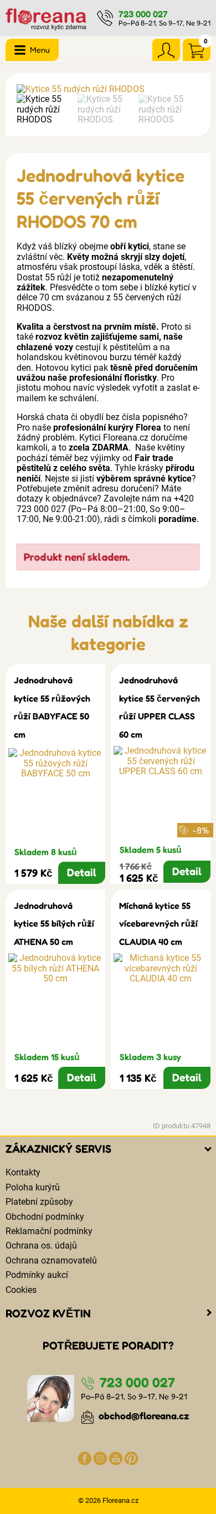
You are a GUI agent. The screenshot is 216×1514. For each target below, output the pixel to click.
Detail (81, 872)
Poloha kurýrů (33, 1187)
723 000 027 (143, 13)
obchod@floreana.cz (142, 1415)
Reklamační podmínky (49, 1231)
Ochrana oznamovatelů (51, 1260)
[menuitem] (44, 109)
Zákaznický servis (58, 1148)
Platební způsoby (39, 1201)
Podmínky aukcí (37, 1275)
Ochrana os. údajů (41, 1245)
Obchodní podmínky (45, 1216)
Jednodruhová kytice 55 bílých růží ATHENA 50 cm (54, 923)
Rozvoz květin (48, 1313)
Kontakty (23, 1172)
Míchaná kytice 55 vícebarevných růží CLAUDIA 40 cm (158, 923)
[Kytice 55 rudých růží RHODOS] (108, 89)
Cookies (21, 1290)
